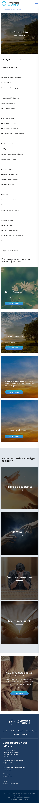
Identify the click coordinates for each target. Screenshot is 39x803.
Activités (15, 735)
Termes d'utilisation (19, 796)
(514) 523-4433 (7, 763)
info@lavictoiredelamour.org (11, 783)
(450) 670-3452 (7, 776)
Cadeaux (24, 735)
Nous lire (21, 731)
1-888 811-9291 (7, 770)
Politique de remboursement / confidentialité (19, 797)
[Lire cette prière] (19, 288)
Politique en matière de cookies (19, 799)
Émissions (5, 731)
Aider (28, 731)
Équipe (34, 731)
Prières (13, 731)
